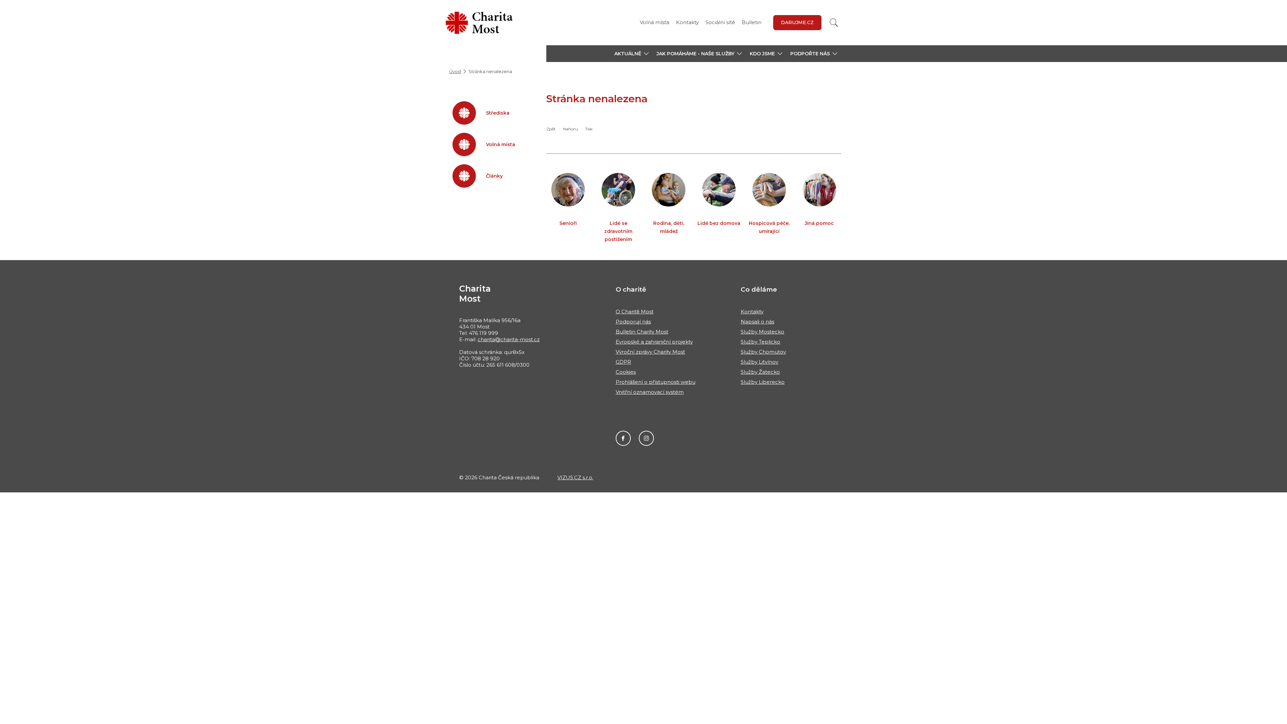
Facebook (623, 438)
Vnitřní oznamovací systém (650, 392)
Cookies (626, 372)
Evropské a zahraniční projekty (654, 342)
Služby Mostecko (762, 331)
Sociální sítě (720, 22)
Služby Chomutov (763, 352)
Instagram (646, 438)
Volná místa (654, 22)
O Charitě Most (635, 311)
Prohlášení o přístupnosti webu (655, 382)
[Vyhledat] (833, 22)
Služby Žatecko (760, 372)
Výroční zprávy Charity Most (650, 352)
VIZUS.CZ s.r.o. (575, 477)
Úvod (455, 71)
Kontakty (687, 22)
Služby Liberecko (763, 382)
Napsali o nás (757, 321)
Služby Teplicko (760, 342)
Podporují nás (633, 321)
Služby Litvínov (759, 362)
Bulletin (751, 22)
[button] (631, 53)
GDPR (623, 362)
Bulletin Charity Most (642, 331)
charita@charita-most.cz (509, 339)
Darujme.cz (797, 22)
